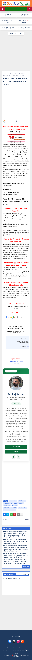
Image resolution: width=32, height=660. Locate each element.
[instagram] (18, 641)
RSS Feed (16, 653)
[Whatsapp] (11, 514)
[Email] (18, 514)
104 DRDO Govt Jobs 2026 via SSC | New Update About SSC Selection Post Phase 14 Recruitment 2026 (15, 561)
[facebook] (9, 641)
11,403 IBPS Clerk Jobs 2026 (8, 21)
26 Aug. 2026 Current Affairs (24, 21)
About (14, 648)
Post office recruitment (12, 73)
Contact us (22, 648)
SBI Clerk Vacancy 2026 (16, 34)
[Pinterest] (14, 514)
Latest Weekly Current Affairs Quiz (8, 28)
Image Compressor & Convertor (7, 15)
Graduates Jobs (22, 507)
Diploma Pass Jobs (18, 503)
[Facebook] (14, 457)
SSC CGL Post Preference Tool (24, 28)
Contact (16, 451)
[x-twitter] (14, 641)
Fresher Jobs (7, 505)
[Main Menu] (2, 9)
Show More (26, 566)
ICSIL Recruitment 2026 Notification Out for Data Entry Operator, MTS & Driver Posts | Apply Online (16, 555)
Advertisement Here (16, 361)
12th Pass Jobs (22, 501)
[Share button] (21, 514)
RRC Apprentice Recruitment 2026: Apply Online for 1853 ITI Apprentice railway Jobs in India (16, 541)
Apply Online (16, 364)
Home (4, 73)
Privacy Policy (7, 650)
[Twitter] (7, 514)
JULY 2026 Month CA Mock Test (24, 15)
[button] (29, 9)
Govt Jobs (14, 505)
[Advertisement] (16, 53)
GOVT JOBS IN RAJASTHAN (10, 507)
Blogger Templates (19, 655)
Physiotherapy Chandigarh (21, 650)
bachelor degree (8, 503)
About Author (16, 446)
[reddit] (22, 641)
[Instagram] (18, 457)
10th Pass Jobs (12, 501)
